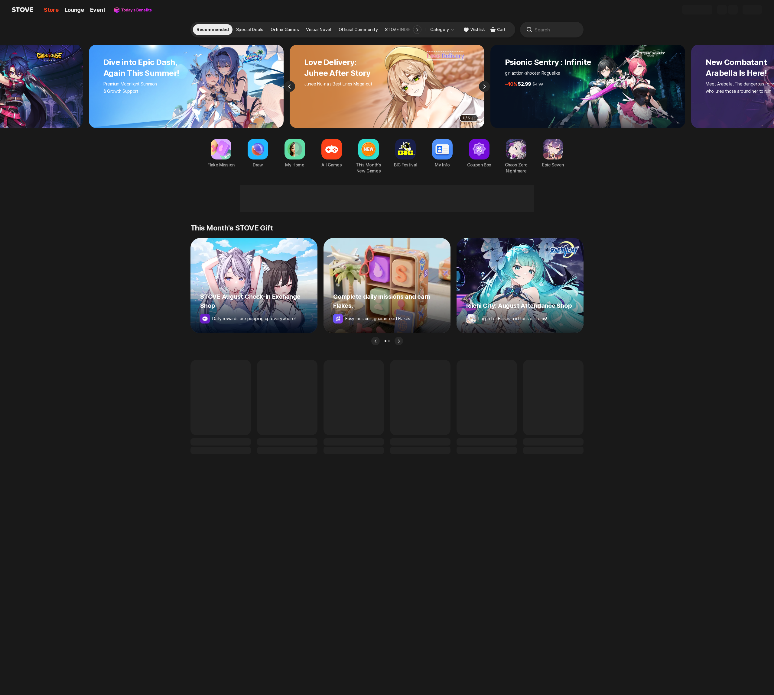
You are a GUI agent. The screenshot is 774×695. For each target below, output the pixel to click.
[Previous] (289, 86)
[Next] (484, 86)
